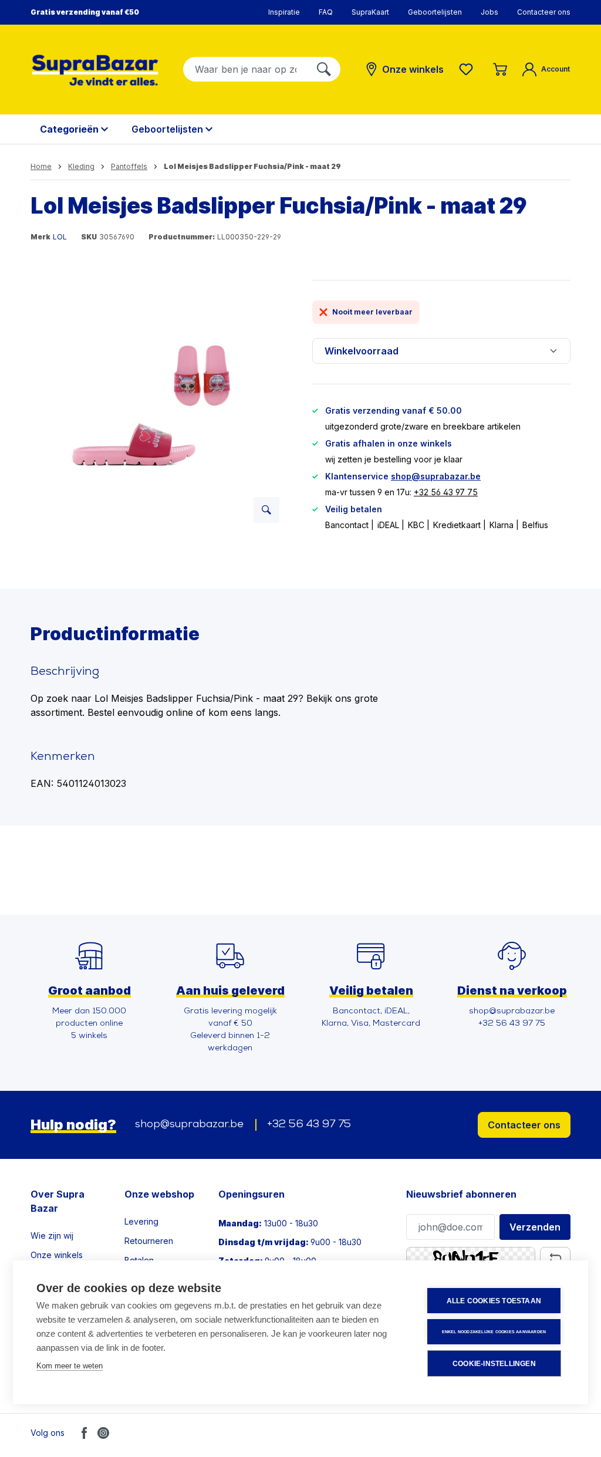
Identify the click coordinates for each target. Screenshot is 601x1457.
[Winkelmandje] (500, 69)
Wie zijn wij (52, 1235)
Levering (141, 1221)
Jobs (489, 12)
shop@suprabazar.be (436, 476)
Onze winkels (57, 1255)
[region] (159, 406)
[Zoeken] (324, 69)
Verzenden (535, 1227)
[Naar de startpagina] (95, 70)
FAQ (326, 12)
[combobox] (245, 69)
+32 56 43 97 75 (446, 492)
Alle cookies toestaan (494, 1301)
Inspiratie (284, 12)
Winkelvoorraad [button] (362, 351)
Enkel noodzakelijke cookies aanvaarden (494, 1332)
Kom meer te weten (69, 1365)
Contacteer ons (543, 12)
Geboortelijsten (435, 12)
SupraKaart (370, 12)
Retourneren (148, 1241)
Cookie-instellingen (494, 1364)
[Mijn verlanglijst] (468, 69)
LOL (60, 236)
